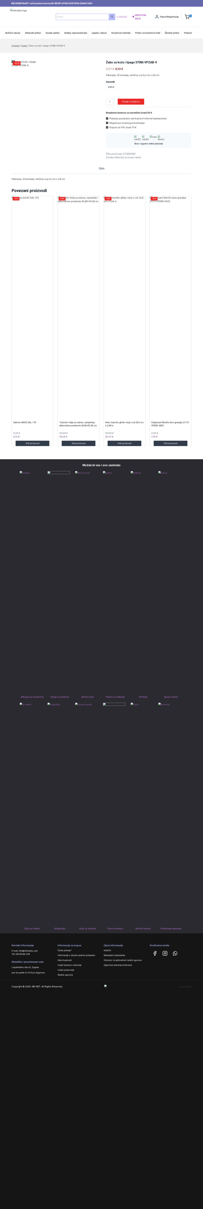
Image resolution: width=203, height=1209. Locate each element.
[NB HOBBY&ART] (29, 17)
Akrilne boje (87, 697)
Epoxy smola (171, 697)
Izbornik (110, 81)
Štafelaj (143, 697)
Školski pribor (172, 32)
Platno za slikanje (115, 697)
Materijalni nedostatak (114, 955)
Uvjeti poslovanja (66, 970)
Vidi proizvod (32, 443)
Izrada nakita (53, 32)
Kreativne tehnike (121, 32)
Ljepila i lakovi (99, 32)
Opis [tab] (101, 168)
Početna (16, 46)
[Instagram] (165, 953)
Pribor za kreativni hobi (147, 32)
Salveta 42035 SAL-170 (24, 422)
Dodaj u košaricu (131, 101)
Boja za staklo (32, 928)
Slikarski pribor (33, 32)
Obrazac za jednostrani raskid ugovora (123, 960)
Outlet (123, 17)
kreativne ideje (140, 17)
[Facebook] (155, 953)
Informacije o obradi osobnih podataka (76, 955)
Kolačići (107, 950)
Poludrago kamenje (170, 928)
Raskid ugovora (65, 975)
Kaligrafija (59, 928)
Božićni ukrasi (12, 32)
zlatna (111, 86)
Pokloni (188, 32)
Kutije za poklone (60, 697)
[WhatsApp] (175, 953)
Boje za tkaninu (87, 928)
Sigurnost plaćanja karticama (118, 965)
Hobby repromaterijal (75, 32)
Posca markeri (115, 928)
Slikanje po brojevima (32, 697)
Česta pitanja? (64, 950)
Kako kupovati (65, 960)
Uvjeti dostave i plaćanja (69, 965)
